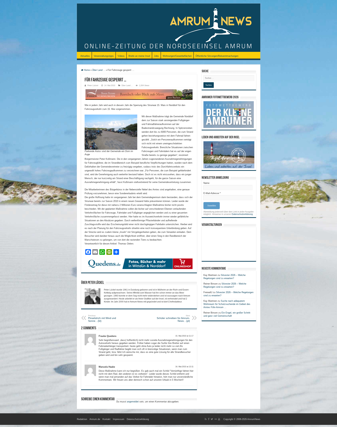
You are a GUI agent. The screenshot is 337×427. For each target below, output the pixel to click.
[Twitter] (211, 419)
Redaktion (82, 419)
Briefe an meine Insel (139, 56)
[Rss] (205, 419)
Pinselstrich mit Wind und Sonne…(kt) (102, 318)
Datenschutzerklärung (242, 214)
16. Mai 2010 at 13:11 (184, 366)
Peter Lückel (92, 85)
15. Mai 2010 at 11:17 (184, 336)
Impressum (118, 419)
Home (86, 70)
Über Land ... (98, 70)
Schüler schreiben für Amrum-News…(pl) (173, 318)
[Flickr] (215, 419)
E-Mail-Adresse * (212, 193)
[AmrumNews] (168, 28)
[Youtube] (219, 419)
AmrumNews (253, 419)
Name (206, 183)
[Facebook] (209, 419)
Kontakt (106, 419)
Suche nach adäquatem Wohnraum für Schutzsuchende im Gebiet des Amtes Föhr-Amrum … (226, 304)
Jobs (156, 56)
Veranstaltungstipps (104, 56)
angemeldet (133, 401)
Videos (121, 56)
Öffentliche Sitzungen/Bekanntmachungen (217, 56)
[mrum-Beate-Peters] (139, 94)
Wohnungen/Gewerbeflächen (177, 56)
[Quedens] (139, 263)
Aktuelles (85, 56)
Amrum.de (95, 419)
